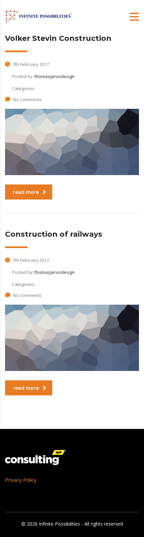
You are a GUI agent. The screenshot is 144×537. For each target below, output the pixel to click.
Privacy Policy (21, 480)
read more (26, 192)
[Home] (38, 16)
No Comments (27, 99)
